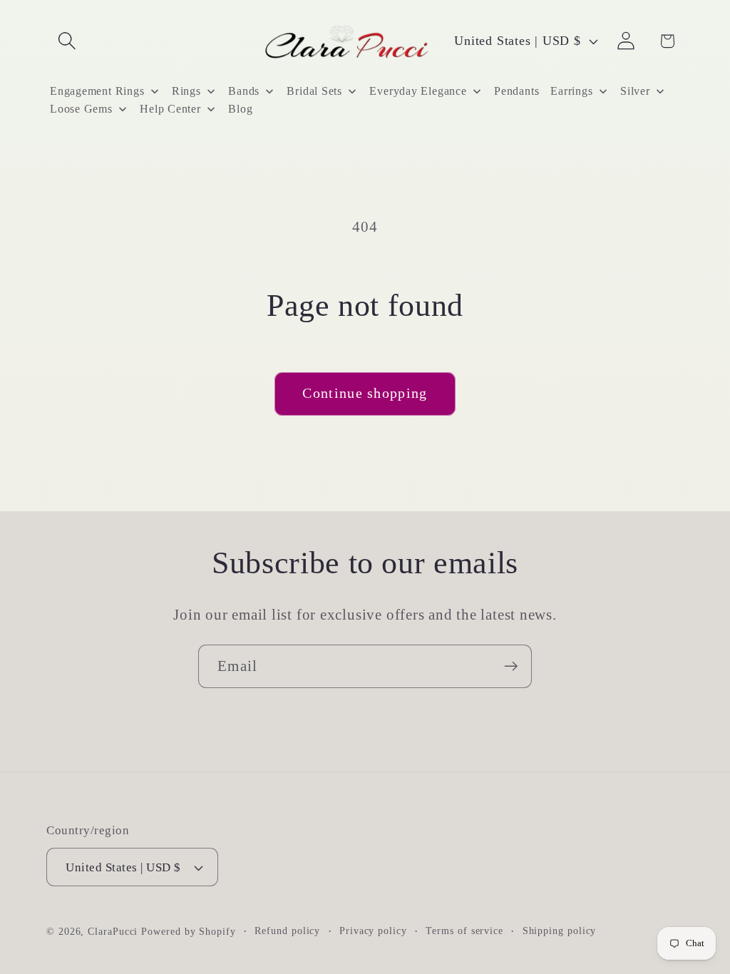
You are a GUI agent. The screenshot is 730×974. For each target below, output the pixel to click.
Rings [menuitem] (186, 91)
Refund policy (287, 930)
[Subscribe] (510, 666)
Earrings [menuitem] (571, 91)
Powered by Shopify (188, 931)
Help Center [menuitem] (170, 109)
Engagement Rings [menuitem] (97, 91)
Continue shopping (364, 393)
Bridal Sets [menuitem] (314, 91)
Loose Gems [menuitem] (81, 109)
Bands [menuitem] (243, 91)
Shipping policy (560, 930)
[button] (66, 41)
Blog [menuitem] (240, 109)
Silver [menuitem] (635, 91)
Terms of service (464, 930)
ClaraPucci (113, 931)
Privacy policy (373, 930)
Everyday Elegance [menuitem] (417, 91)
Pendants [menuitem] (516, 91)
